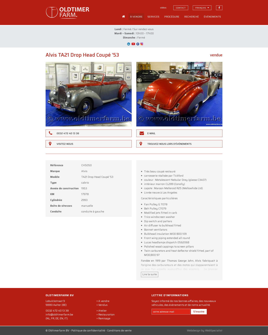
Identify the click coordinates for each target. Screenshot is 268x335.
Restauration (106, 315)
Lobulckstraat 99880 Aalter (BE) (56, 303)
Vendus (102, 305)
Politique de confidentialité (88, 330)
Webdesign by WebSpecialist (204, 330)
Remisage (104, 318)
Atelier (102, 311)
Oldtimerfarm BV (58, 330)
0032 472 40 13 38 (57, 311)
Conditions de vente (119, 330)
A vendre (103, 301)
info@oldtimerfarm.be (59, 315)
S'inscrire (198, 312)
